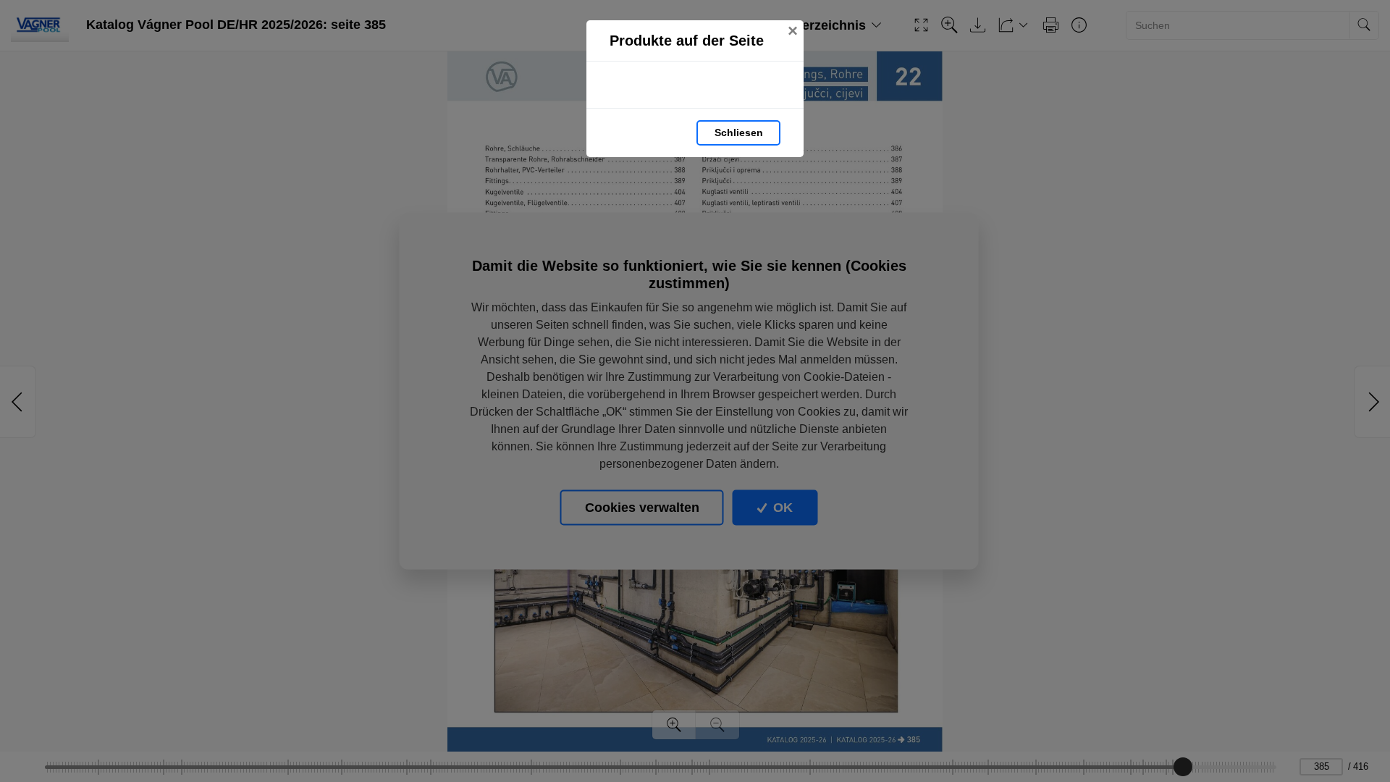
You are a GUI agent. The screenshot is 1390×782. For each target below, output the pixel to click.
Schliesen (739, 132)
